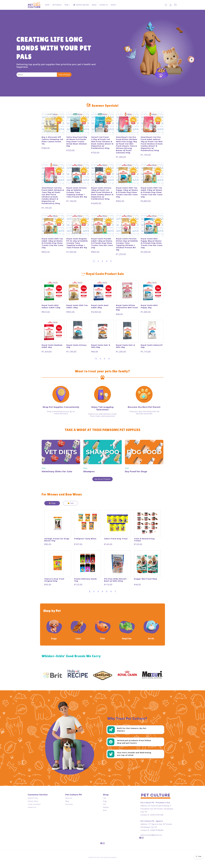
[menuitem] (47, 5)
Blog (67, 801)
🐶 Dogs (52, 503)
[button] (166, 5)
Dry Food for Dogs (136, 471)
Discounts (69, 804)
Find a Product (64, 74)
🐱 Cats (70, 503)
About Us (68, 798)
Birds (105, 810)
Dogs (105, 801)
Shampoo (89, 471)
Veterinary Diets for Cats (57, 471)
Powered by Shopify (110, 857)
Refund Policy (33, 798)
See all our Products (102, 479)
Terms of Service (34, 804)
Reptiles (106, 807)
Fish (104, 804)
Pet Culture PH (98, 857)
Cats (104, 798)
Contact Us (32, 807)
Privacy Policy (33, 801)
